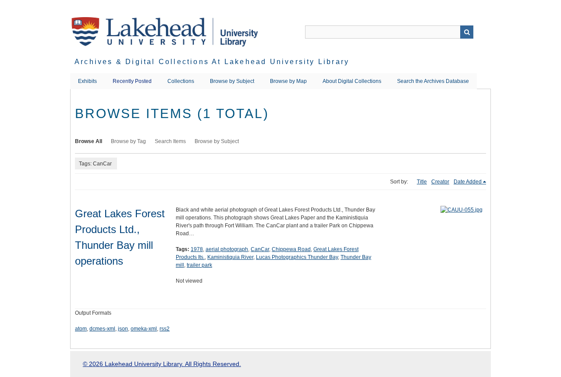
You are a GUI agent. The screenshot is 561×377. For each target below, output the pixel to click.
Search (466, 32)
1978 (197, 249)
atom (81, 329)
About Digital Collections (352, 81)
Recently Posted (132, 81)
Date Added (468, 182)
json (123, 329)
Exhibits (87, 81)
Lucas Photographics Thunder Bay (297, 257)
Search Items (170, 141)
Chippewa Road (291, 249)
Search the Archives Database (433, 81)
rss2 (165, 329)
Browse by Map (288, 81)
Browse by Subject (232, 81)
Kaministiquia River (230, 257)
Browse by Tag (128, 141)
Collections (180, 81)
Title (422, 182)
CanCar (260, 249)
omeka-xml (144, 329)
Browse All (88, 141)
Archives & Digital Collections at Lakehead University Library (212, 61)
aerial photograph (227, 249)
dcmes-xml (102, 329)
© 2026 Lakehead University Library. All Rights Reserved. (162, 363)
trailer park (199, 265)
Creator (440, 182)
